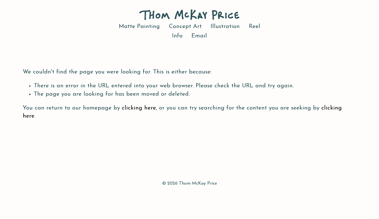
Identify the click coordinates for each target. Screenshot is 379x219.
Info (177, 36)
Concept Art (185, 26)
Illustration (225, 26)
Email (199, 36)
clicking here (139, 108)
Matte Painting (139, 26)
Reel (254, 26)
